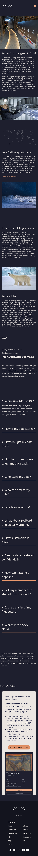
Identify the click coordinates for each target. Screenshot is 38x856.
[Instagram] (14, 850)
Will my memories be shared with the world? (17, 592)
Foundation (11, 830)
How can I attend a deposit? (15, 575)
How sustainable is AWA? (15, 540)
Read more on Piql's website (9, 176)
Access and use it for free (19, 747)
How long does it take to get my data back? (17, 461)
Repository (26, 837)
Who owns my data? (18, 477)
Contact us (19, 815)
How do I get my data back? (17, 444)
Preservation (11, 833)
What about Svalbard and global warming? (17, 523)
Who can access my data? (16, 492)
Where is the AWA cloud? (15, 627)
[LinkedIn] (19, 850)
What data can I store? (19, 401)
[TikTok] (10, 850)
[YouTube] (27, 850)
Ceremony (26, 833)
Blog (9, 841)
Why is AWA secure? (17, 507)
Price (9, 837)
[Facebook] (23, 850)
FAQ (24, 841)
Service (25, 830)
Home (10, 826)
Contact (10, 844)
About (25, 826)
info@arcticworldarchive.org (18, 356)
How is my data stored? (20, 429)
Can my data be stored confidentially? (18, 557)
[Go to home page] (10, 6)
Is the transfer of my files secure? (16, 609)
